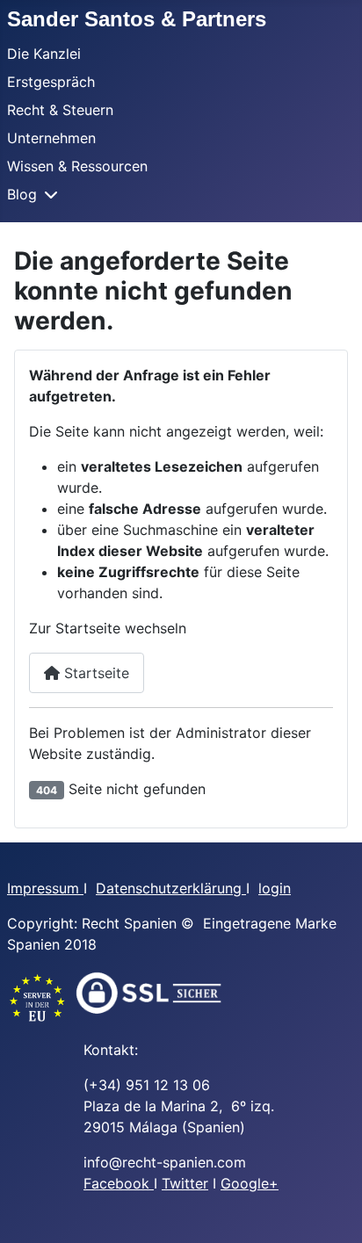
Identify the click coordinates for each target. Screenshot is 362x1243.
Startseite (94, 673)
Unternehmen (51, 138)
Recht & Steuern (60, 110)
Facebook (118, 1183)
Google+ (250, 1183)
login (274, 888)
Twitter (185, 1183)
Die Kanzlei (44, 53)
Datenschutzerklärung (171, 888)
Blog (22, 194)
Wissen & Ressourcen (77, 166)
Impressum (45, 888)
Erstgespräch (51, 81)
